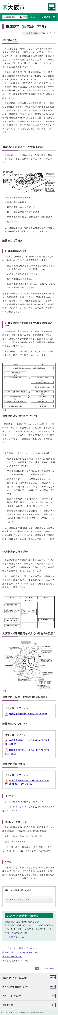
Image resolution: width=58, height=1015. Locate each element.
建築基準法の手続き (12, 956)
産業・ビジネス (26, 948)
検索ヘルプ (33, 17)
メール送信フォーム (14, 937)
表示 (53, 977)
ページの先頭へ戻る (48, 968)
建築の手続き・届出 (29, 952)
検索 (25, 17)
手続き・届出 (8, 952)
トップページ (8, 948)
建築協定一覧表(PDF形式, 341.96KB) (28, 714)
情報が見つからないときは (19, 899)
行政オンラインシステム (25, 807)
